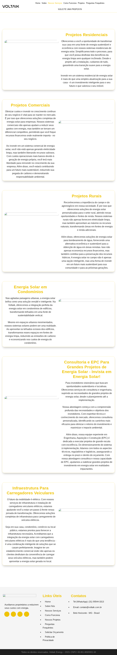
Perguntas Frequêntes (95, 3)
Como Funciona (69, 3)
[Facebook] (26, 614)
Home (37, 3)
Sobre (44, 3)
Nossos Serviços (55, 3)
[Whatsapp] (6, 614)
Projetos (81, 3)
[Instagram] (13, 614)
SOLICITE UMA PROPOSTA (70, 9)
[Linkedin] (20, 614)
